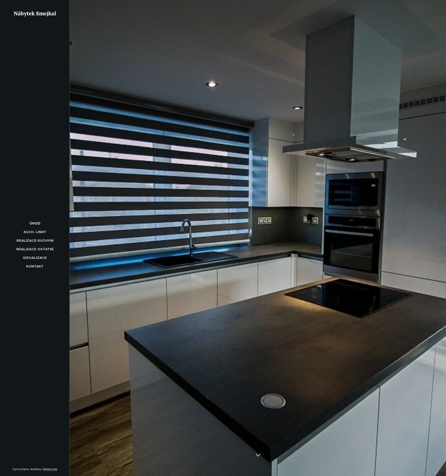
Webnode (50, 469)
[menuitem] (34, 223)
